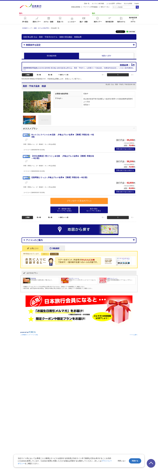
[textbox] (124, 7)
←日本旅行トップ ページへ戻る (29, 334)
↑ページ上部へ (134, 334)
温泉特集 (33, 278)
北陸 (61, 68)
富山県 (66, 68)
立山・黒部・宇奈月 (76, 68)
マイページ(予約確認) (90, 7)
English (137, 3)
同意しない (122, 461)
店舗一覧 (86, 3)
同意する (135, 461)
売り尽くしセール (74, 278)
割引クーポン (105, 7)
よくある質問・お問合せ (114, 3)
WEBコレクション (112, 278)
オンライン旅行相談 (98, 3)
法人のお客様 (128, 3)
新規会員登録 (75, 7)
